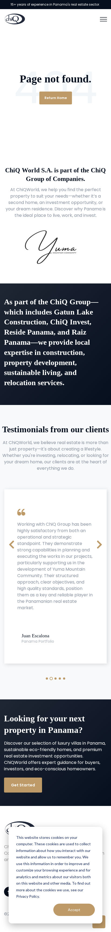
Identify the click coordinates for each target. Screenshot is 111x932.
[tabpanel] (55, 576)
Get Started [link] (23, 785)
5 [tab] (64, 678)
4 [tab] (60, 678)
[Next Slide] (99, 543)
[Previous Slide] (12, 543)
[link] (15, 19)
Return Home (55, 98)
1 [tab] (47, 678)
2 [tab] (51, 678)
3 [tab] (55, 678)
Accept (74, 909)
